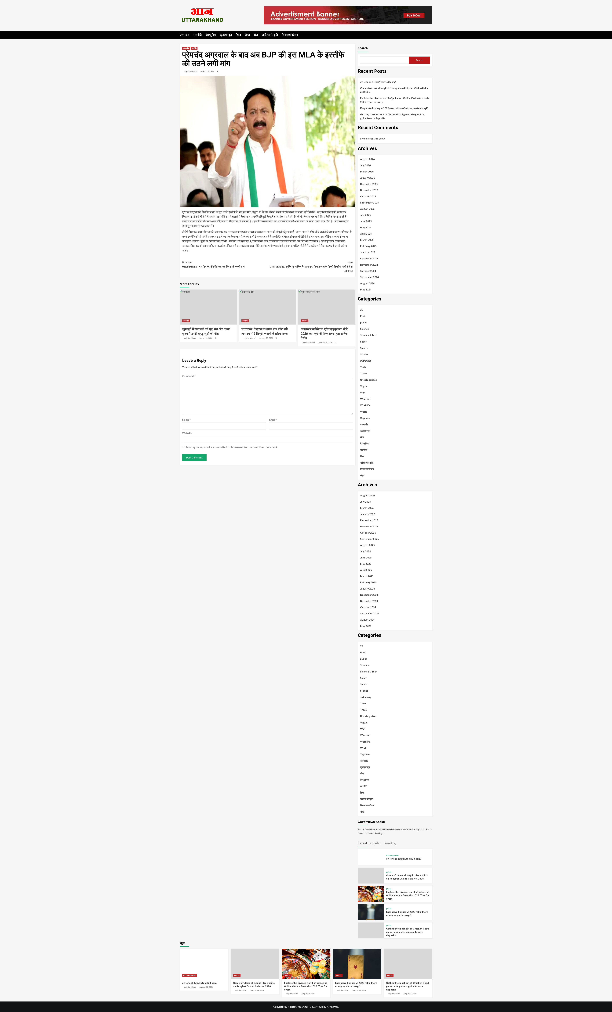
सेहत (247, 34)
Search (363, 48)
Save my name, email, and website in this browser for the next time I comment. (232, 447)
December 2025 (369, 183)
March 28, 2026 (206, 338)
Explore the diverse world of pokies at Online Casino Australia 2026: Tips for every (394, 100)
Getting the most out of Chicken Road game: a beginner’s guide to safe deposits (392, 116)
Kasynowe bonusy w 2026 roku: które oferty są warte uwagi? (394, 108)
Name (186, 419)
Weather (365, 398)
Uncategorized (368, 379)
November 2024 (369, 264)
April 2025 (366, 233)
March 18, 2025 (207, 71)
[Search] (430, 34)
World (363, 411)
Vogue (364, 386)
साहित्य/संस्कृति (270, 34)
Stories (364, 354)
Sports (364, 348)
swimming (365, 360)
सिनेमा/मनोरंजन (290, 34)
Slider (363, 341)
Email (273, 419)
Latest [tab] (362, 843)
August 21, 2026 (359, 990)
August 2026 (367, 159)
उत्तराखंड (184, 34)
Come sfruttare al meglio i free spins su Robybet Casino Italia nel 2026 (394, 90)
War (362, 392)
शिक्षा (238, 34)
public (363, 322)
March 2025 (367, 239)
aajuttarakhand (190, 71)
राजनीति (197, 34)
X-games (365, 418)
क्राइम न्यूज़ (226, 34)
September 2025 (369, 202)
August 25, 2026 (206, 987)
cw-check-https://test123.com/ (378, 81)
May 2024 (365, 289)
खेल (256, 34)
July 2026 (365, 165)
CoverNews (316, 1006)
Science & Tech (368, 335)
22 (361, 309)
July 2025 (365, 215)
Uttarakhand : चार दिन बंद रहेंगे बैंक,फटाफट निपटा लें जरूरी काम (213, 264)
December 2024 (369, 258)
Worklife (365, 405)
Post (362, 316)
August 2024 (367, 283)
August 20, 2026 (410, 994)
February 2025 (368, 246)
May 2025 (365, 227)
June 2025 (366, 221)
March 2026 (367, 171)
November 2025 (369, 190)
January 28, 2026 (266, 338)
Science (364, 328)
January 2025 (367, 252)
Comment (189, 375)
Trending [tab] (389, 843)
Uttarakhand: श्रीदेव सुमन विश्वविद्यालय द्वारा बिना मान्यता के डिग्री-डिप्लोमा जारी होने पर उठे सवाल (311, 266)
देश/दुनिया (211, 34)
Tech (363, 367)
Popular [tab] (375, 843)
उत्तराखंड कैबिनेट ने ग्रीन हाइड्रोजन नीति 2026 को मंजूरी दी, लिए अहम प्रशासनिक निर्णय (324, 333)
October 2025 (368, 196)
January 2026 (367, 177)
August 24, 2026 (257, 990)
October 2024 (368, 270)
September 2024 (369, 277)
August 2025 (367, 208)
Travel (363, 373)
